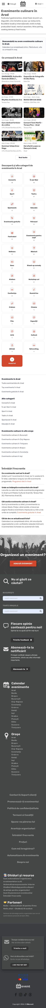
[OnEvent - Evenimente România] (23, 4)
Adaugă (13, 4)
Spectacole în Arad (9, 420)
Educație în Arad (8, 424)
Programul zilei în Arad (21, 481)
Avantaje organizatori (23, 828)
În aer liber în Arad (9, 407)
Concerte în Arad (8, 403)
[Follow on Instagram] (20, 995)
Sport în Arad (7, 411)
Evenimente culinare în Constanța (15, 452)
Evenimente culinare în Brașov (13, 448)
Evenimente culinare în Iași (12, 456)
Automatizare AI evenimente (23, 855)
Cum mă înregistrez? (23, 848)
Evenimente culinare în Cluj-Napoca (15, 439)
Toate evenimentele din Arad (13, 383)
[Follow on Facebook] (15, 995)
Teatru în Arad (7, 416)
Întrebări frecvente (23, 835)
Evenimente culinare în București (14, 435)
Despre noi (23, 862)
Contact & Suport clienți (23, 795)
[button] (3, 4)
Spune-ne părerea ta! (23, 821)
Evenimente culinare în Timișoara (15, 444)
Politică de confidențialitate (23, 808)
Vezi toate (23, 157)
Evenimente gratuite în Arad (13, 392)
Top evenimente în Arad (11, 387)
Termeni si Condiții (23, 815)
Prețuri (23, 842)
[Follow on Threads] (30, 995)
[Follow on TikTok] (25, 995)
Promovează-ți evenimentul (23, 801)
